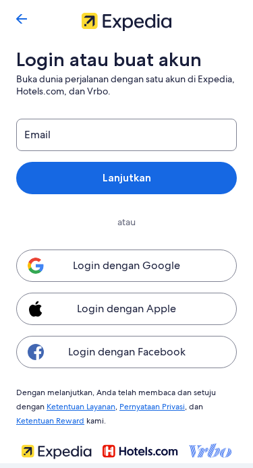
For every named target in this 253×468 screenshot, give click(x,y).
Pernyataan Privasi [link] (152, 406)
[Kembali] (21, 19)
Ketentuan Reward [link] (50, 420)
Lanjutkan (127, 177)
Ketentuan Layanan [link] (81, 406)
